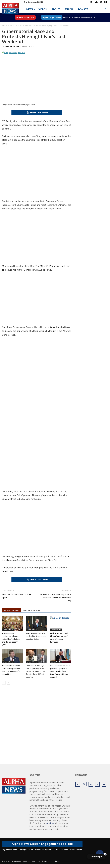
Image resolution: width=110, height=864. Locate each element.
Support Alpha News (51, 17)
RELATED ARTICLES (11, 610)
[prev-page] (4, 683)
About (56, 9)
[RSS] (96, 2)
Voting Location (26, 850)
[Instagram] (92, 2)
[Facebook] (87, 2)
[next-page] (8, 683)
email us (50, 823)
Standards (55, 861)
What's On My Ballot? (44, 850)
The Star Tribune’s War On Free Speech (16, 596)
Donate (83, 9)
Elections (13, 25)
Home (4, 25)
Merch (69, 9)
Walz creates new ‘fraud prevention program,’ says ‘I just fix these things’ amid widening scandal (60, 671)
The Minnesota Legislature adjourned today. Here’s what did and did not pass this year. (11, 639)
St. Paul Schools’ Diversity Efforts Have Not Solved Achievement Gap (55, 597)
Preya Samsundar (12, 46)
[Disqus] (36, 727)
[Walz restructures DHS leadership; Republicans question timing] (36, 623)
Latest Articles (8, 630)
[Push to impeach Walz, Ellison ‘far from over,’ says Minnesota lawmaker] (60, 623)
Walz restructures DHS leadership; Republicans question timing (36, 636)
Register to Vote (9, 850)
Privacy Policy (36, 861)
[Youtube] (106, 2)
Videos (43, 9)
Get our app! (96, 856)
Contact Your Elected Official (69, 850)
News (29, 9)
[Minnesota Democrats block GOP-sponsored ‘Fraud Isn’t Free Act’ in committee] (12, 656)
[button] (104, 8)
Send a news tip (25, 17)
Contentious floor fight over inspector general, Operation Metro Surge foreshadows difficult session (35, 671)
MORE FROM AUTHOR (31, 610)
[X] (101, 2)
